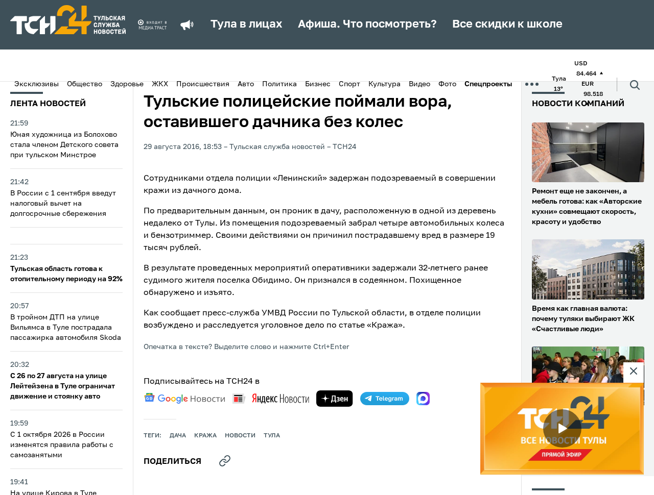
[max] (423, 398)
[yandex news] (270, 398)
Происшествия (202, 84)
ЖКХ (160, 84)
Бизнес (318, 84)
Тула (272, 436)
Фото (447, 84)
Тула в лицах (247, 24)
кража (205, 436)
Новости (240, 436)
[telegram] (384, 398)
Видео (419, 84)
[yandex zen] (334, 398)
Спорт (349, 84)
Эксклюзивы (36, 84)
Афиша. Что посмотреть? (367, 24)
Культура (384, 84)
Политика (279, 84)
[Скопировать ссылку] (225, 461)
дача (178, 436)
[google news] (184, 398)
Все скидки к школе (507, 24)
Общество (84, 84)
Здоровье (127, 84)
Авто (246, 84)
